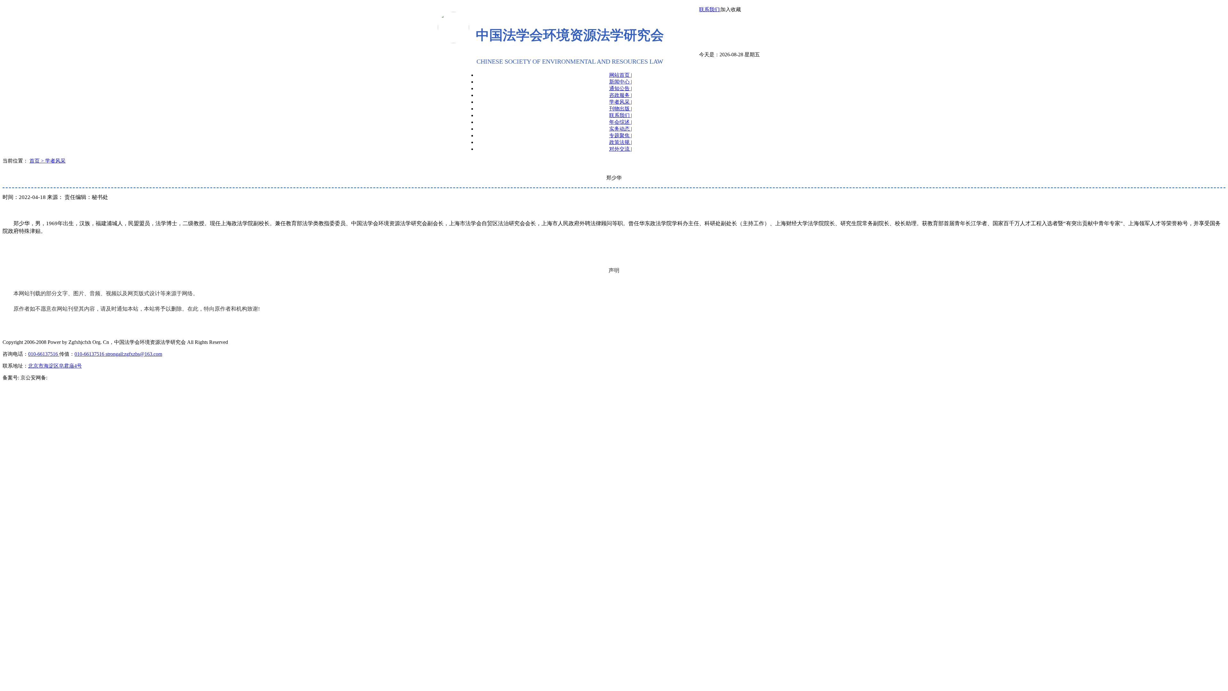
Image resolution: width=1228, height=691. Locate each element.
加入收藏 (730, 9)
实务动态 (620, 128)
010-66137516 (43, 354)
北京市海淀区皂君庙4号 (55, 366)
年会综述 (620, 122)
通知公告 (620, 88)
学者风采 (620, 102)
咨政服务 (620, 95)
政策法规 (620, 142)
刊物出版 (620, 108)
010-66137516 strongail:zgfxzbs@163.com (118, 354)
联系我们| (709, 9)
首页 (35, 160)
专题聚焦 (620, 135)
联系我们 (620, 115)
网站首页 (620, 75)
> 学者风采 (53, 160)
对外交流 (620, 149)
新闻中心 (620, 81)
